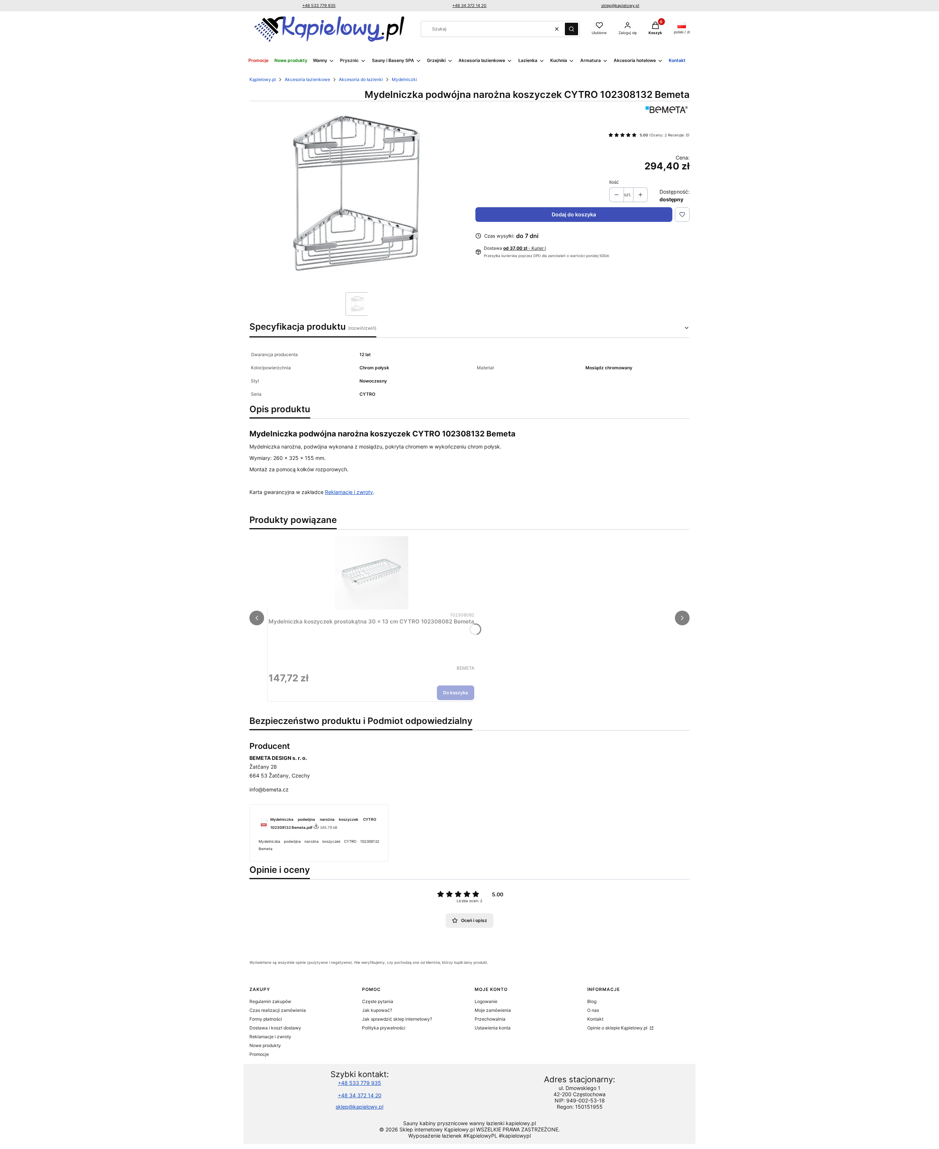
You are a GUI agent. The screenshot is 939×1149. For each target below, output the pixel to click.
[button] (571, 29)
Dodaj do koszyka (574, 214)
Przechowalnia (490, 1019)
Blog (591, 1001)
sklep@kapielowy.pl (620, 5)
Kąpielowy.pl (262, 79)
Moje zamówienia (493, 1010)
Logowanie (486, 1001)
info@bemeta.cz (269, 789)
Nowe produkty (265, 1045)
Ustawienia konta (493, 1028)
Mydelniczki (404, 79)
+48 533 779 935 (319, 5)
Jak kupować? (377, 1010)
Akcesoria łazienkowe (307, 79)
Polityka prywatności (383, 1028)
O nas (593, 1010)
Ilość (614, 182)
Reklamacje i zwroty (349, 492)
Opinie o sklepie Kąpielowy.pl (617, 1028)
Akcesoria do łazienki (361, 79)
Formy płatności (265, 1019)
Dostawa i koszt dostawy (275, 1028)
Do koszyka (455, 692)
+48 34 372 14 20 (469, 5)
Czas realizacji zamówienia (277, 1010)
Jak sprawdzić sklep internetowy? (397, 1019)
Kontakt (595, 1019)
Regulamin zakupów (270, 1001)
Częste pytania (377, 1001)
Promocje (259, 1054)
